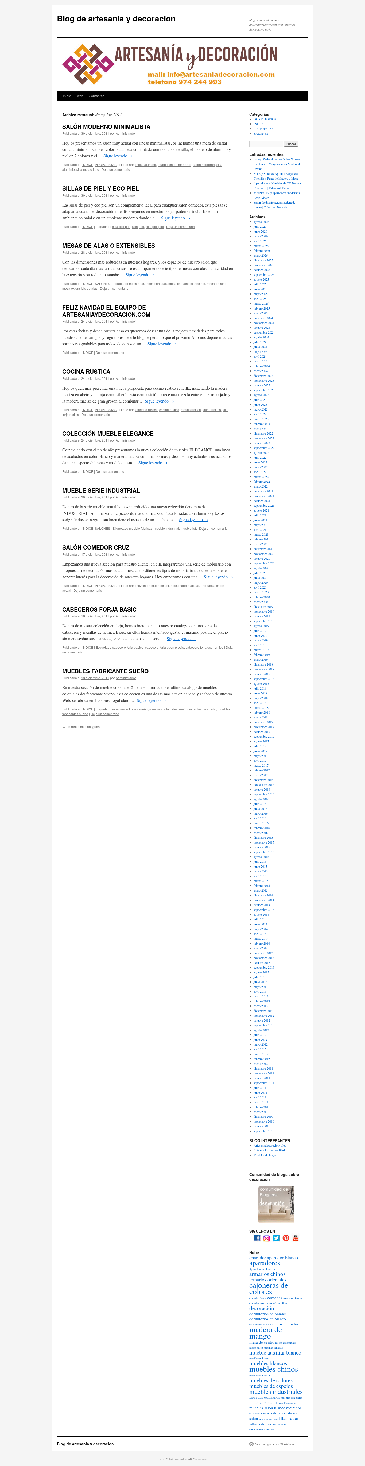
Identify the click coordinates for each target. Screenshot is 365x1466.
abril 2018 (260, 703)
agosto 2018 (261, 683)
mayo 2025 (261, 294)
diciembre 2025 (263, 260)
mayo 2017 (261, 755)
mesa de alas (216, 283)
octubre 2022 (262, 443)
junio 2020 (260, 577)
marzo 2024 (261, 361)
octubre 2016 (262, 789)
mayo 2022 (261, 467)
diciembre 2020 (263, 549)
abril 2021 (260, 529)
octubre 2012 (262, 1020)
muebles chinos (273, 1368)
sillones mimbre (277, 1424)
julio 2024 (260, 342)
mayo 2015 (261, 871)
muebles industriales (275, 1391)
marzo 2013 (261, 996)
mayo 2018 (261, 698)
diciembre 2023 (263, 375)
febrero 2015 (262, 885)
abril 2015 (260, 876)
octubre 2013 (262, 962)
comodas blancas (292, 1298)
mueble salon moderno (174, 164)
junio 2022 (260, 462)
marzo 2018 (261, 707)
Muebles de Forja (265, 1155)
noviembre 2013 (264, 958)
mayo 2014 (261, 929)
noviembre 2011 (264, 1073)
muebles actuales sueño (130, 709)
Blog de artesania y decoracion (116, 18)
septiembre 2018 (264, 678)
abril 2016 (260, 818)
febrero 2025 (262, 308)
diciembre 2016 (263, 780)
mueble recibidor (259, 1358)
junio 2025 (260, 289)
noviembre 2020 (264, 553)
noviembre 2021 (264, 496)
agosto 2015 (261, 856)
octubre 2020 (262, 558)
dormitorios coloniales (267, 1313)
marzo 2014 (261, 938)
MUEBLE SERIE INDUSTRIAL (101, 490)
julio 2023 (260, 399)
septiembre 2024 (264, 332)
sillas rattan (288, 1418)
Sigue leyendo (118, 155)
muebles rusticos (288, 1403)
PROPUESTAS (106, 164)
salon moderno (204, 164)
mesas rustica (191, 409)
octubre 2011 (262, 1078)
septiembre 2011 (264, 1083)
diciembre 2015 (263, 837)
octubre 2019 (262, 616)
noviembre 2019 (264, 611)
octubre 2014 (262, 905)
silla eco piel (121, 226)
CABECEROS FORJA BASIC (99, 609)
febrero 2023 (262, 423)
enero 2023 (261, 428)
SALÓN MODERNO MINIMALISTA (106, 126)
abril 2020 (260, 587)
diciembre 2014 (263, 895)
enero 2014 (261, 948)
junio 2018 (260, 693)
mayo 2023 (261, 409)
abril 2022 (260, 472)
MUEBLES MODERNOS (264, 1397)
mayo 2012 (261, 1044)
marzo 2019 (261, 650)
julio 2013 (260, 977)
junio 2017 (260, 751)
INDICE (87, 164)
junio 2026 (260, 231)
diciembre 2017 (263, 722)
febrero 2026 (262, 250)
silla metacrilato (87, 169)
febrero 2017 (262, 770)
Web (79, 95)
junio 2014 (260, 924)
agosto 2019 (261, 626)
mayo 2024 (261, 351)
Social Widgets (166, 1459)
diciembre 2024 (263, 318)
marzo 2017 (261, 765)
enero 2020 (261, 601)
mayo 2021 (261, 525)
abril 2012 (260, 1049)
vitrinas (270, 1429)
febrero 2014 (262, 943)
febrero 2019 (262, 654)
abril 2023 (260, 414)
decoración (261, 1308)
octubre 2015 (262, 847)
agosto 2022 (261, 452)
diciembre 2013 (263, 953)
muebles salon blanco (267, 1407)
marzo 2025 (261, 303)
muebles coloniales (260, 1375)
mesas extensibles (285, 1342)
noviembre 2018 (264, 669)
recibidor (293, 1407)
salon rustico (212, 409)
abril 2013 (260, 991)
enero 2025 (261, 313)
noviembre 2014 (264, 900)
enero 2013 (261, 1006)
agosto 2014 (261, 914)
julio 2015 (260, 861)
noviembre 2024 (264, 322)
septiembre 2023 (264, 390)
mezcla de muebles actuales (156, 585)
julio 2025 (260, 284)
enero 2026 (261, 255)
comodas (274, 1297)
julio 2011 (260, 1087)
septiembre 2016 (264, 794)
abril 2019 (260, 645)
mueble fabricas (140, 528)
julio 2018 (260, 688)
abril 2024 (260, 356)
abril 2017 (260, 760)
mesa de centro (261, 1342)
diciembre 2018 (263, 664)
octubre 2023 (262, 385)
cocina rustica (169, 409)
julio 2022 (260, 457)
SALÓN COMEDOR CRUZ (95, 547)
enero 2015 (261, 890)
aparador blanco (282, 1257)
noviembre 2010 (264, 1121)
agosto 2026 (261, 221)
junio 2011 (260, 1092)
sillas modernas (268, 1419)
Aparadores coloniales (262, 1269)
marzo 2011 (261, 1102)
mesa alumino (145, 164)
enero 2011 (261, 1111)
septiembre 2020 (264, 563)
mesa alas (136, 283)
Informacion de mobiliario (270, 1150)
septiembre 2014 (264, 909)
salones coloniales (259, 1413)
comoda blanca (257, 1298)
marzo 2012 (261, 1054)
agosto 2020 (261, 568)
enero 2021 (261, 544)
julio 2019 (260, 630)
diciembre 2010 (263, 1116)
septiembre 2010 (264, 1131)
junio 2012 (260, 1039)
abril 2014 (260, 933)
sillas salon (258, 1423)
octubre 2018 (262, 674)
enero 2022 (261, 486)
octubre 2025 (262, 270)
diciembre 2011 (263, 1068)
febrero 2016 (262, 828)
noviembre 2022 (264, 438)
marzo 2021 (261, 534)
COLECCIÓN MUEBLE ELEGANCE (108, 433)
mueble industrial (166, 528)
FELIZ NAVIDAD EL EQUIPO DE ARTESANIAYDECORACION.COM (106, 310)
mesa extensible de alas (80, 288)
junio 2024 (260, 347)
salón (253, 1418)
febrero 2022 (262, 481)
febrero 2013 (262, 1001)
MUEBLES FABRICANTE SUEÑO (105, 671)
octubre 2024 (262, 327)
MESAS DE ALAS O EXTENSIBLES (108, 245)
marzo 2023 (261, 419)
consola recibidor (279, 1303)
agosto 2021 (261, 510)
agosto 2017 (261, 741)
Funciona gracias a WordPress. (275, 1444)
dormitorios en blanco (267, 1318)
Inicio (67, 95)
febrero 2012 (262, 1059)
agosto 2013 (261, 972)
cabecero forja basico (127, 647)
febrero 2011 (262, 1107)
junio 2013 (260, 982)
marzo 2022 (261, 476)
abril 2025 (260, 298)
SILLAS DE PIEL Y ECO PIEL (100, 188)
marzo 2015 (261, 881)
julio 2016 (260, 804)
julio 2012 (260, 1034)
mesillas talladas (273, 1347)
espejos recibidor (284, 1323)
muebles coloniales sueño (168, 709)
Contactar (96, 95)
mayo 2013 (261, 986)
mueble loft (189, 528)
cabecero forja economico (204, 647)
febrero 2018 (262, 712)
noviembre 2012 (264, 1015)
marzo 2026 (261, 245)
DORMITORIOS (265, 119)
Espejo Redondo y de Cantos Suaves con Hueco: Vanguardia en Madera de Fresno (277, 164)
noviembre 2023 (264, 380)
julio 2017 (260, 746)
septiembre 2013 (264, 967)
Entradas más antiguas (81, 726)
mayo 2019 (261, 640)
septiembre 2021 (264, 505)
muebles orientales (291, 1397)
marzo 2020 (261, 592)
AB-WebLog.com (197, 1459)
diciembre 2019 (263, 606)
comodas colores (258, 1303)
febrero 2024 (262, 366)
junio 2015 (260, 866)
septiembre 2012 (264, 1025)
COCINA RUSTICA (86, 371)
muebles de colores (271, 1380)
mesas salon (256, 1347)
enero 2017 (261, 775)
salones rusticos (284, 1412)
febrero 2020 (262, 597)
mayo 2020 (261, 582)
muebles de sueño (202, 709)
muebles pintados (263, 1402)
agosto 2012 (261, 1030)
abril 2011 (260, 1097)
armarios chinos (267, 1274)
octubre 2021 (262, 500)
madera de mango (265, 1332)
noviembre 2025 (264, 265)
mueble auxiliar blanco (275, 1352)
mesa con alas (156, 283)
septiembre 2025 (264, 274)
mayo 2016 (261, 813)
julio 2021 (260, 515)
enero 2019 (261, 659)
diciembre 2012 (263, 1010)
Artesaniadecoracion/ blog (270, 1145)
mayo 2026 (261, 236)
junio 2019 (260, 635)
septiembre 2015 (264, 852)
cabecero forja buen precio (164, 647)
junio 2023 (260, 404)
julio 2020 (260, 573)
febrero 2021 (262, 539)
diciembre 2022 (263, 433)
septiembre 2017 (264, 736)
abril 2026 (260, 241)
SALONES (102, 283)
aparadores (264, 1262)
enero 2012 (261, 1063)
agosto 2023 (261, 395)
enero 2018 (261, 717)
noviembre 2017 (264, 727)
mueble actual (188, 585)
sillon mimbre (257, 1429)
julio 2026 (260, 226)
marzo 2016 (261, 823)
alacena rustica (146, 409)
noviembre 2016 (264, 784)
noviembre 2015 (264, 842)
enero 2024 (261, 371)
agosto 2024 (261, 337)
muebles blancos (268, 1363)
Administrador (126, 133)
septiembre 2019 (264, 621)
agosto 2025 (261, 279)
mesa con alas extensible (186, 283)
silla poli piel (155, 226)
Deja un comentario (116, 169)
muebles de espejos (271, 1386)
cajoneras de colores (268, 1287)
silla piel (138, 226)
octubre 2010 (262, 1126)
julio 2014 (260, 919)
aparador (257, 1257)
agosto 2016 (261, 799)
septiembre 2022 (264, 448)
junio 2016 (260, 808)
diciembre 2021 (263, 491)
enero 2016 (261, 832)
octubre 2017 (262, 731)
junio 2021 (260, 520)
